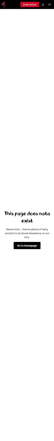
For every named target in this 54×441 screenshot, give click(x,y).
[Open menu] (49, 4)
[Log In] (43, 4)
